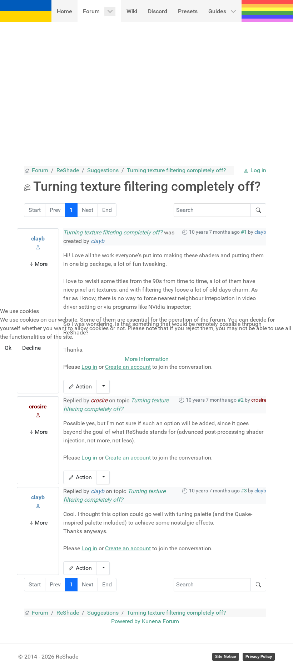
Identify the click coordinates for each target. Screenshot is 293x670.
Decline (31, 347)
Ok (8, 347)
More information (147, 359)
